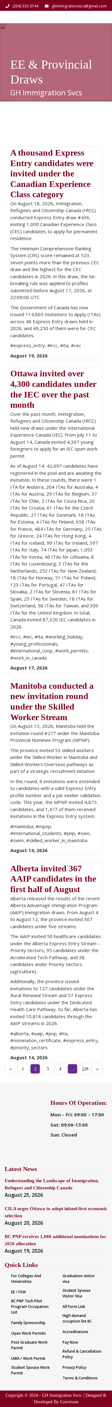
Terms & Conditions (80, 1378)
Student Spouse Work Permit (30, 1370)
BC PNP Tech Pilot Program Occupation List (30, 1306)
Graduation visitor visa (79, 1278)
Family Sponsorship (28, 1322)
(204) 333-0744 (25, 6)
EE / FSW (18, 1292)
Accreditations (75, 1331)
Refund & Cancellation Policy (82, 1354)
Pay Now (70, 1342)
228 (85, 1069)
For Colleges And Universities (26, 1278)
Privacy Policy (74, 1367)
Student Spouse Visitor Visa (77, 1293)
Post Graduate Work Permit (29, 1345)
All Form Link (74, 1306)
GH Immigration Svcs (46, 92)
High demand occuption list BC (77, 1318)
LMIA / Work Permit (28, 1358)
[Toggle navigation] (99, 17)
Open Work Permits (28, 1333)
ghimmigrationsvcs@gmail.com (79, 6)
